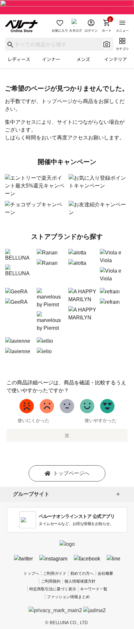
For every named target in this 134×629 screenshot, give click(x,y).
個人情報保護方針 (80, 581)
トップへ (31, 573)
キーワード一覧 (93, 589)
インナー (51, 59)
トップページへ (71, 473)
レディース (18, 59)
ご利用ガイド (54, 573)
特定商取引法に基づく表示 (52, 589)
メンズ (83, 59)
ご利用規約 (50, 581)
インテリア (115, 59)
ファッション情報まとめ (68, 597)
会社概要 (105, 573)
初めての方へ (82, 573)
